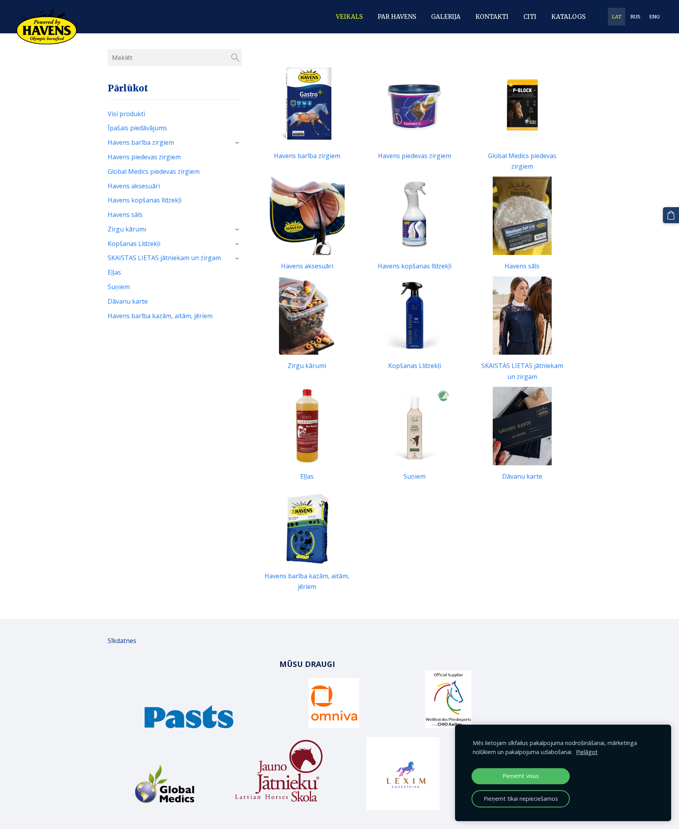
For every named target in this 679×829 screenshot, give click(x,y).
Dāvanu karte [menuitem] (128, 301)
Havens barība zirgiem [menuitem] (141, 142)
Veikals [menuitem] (349, 16)
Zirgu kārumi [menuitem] (127, 229)
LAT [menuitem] (617, 17)
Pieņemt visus (521, 776)
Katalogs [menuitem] (568, 16)
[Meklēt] (235, 57)
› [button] (238, 143)
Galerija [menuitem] (446, 16)
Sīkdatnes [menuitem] (122, 640)
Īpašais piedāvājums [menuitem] (137, 128)
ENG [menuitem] (654, 17)
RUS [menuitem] (635, 17)
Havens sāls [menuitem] (125, 214)
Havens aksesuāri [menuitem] (134, 186)
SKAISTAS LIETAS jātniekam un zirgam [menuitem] (164, 257)
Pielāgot (587, 752)
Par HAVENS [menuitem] (397, 16)
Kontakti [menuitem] (491, 16)
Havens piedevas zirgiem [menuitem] (144, 157)
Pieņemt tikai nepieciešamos (521, 798)
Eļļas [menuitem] (114, 272)
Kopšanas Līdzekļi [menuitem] (134, 243)
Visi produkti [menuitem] (126, 113)
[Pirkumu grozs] (671, 215)
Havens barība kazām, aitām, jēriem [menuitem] (160, 316)
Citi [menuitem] (529, 16)
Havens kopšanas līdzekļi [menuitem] (145, 200)
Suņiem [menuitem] (119, 286)
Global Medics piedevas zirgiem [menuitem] (154, 171)
